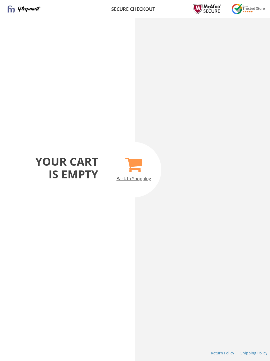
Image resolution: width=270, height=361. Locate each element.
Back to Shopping (134, 179)
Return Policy (223, 352)
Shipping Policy (253, 352)
